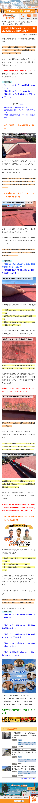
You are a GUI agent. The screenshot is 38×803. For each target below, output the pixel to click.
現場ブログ (11, 22)
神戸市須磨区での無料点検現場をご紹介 (16, 107)
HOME (4, 22)
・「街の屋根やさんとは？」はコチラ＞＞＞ (18, 91)
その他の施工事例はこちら (29, 779)
